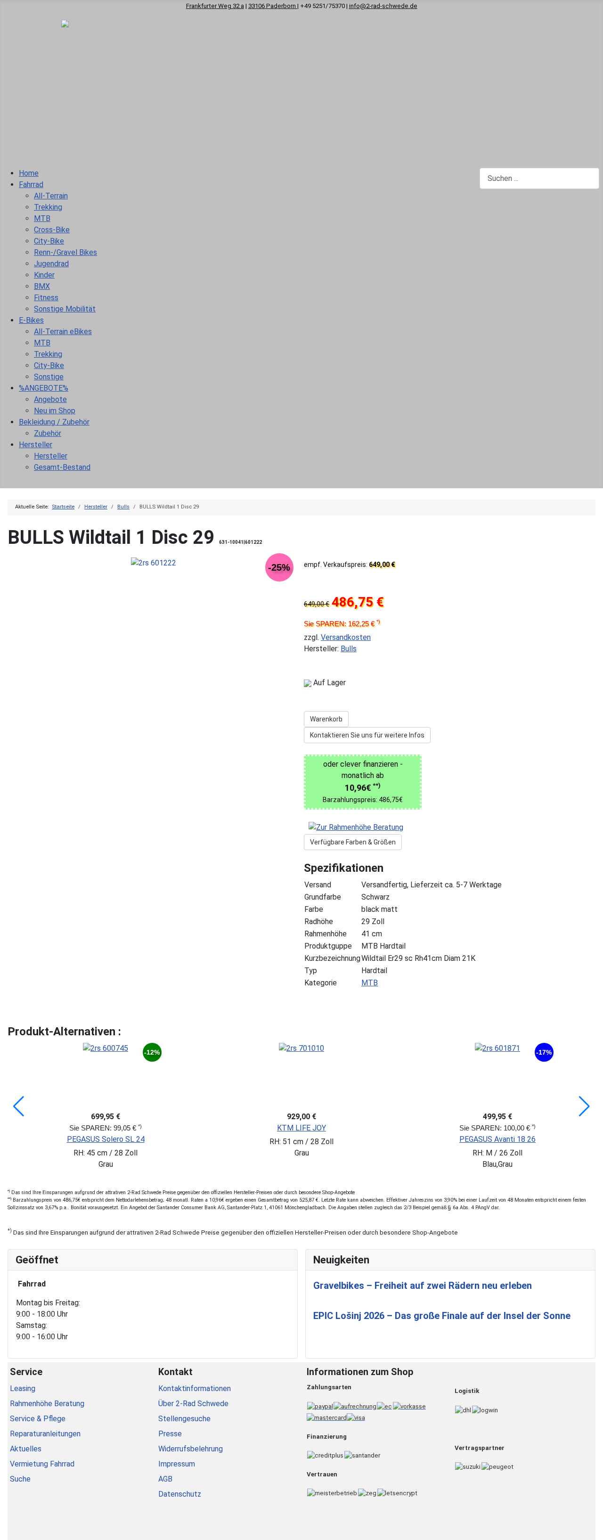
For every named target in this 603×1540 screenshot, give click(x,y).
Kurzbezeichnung (332, 958)
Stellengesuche (184, 1418)
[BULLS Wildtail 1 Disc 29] (153, 562)
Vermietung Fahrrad (42, 1463)
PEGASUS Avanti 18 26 (497, 1139)
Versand (317, 884)
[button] (18, 1106)
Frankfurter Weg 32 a (215, 5)
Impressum (176, 1463)
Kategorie (320, 982)
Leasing (22, 1388)
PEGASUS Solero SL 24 (106, 1139)
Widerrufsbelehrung (190, 1448)
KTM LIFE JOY (301, 1127)
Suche (20, 1478)
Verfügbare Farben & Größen (353, 842)
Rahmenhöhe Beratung (47, 1403)
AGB (165, 1478)
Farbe (313, 909)
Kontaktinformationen (194, 1388)
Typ (310, 970)
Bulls (349, 648)
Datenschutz (179, 1494)
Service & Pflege (37, 1418)
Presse (170, 1433)
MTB (369, 982)
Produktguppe (328, 946)
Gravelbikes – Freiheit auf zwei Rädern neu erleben (422, 1285)
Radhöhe (318, 921)
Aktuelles (25, 1448)
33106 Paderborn (272, 5)
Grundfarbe (322, 897)
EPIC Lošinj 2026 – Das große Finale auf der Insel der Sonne (441, 1315)
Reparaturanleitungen (45, 1433)
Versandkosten (346, 637)
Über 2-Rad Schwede (193, 1403)
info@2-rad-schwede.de (383, 5)
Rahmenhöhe (325, 933)
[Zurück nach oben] (591, 1528)
